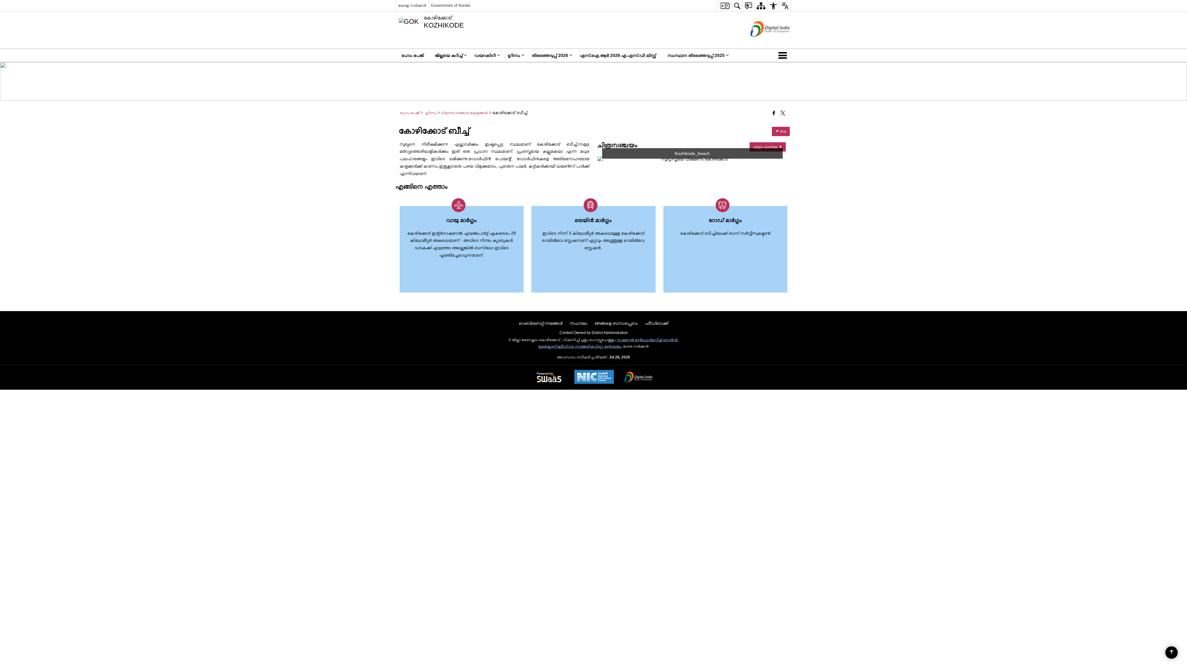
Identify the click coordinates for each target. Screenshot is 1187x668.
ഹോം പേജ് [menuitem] (412, 55)
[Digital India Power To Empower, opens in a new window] (638, 378)
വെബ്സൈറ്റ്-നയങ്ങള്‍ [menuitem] (541, 323)
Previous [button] (604, 159)
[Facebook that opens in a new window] (774, 113)
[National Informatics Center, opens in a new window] (594, 377)
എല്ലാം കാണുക (766, 147)
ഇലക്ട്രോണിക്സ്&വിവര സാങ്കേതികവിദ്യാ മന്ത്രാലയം (579, 346)
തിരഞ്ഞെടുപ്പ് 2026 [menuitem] (550, 55)
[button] (783, 55)
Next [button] (781, 159)
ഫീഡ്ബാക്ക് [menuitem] (656, 323)
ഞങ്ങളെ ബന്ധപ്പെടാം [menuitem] (616, 323)
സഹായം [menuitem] (578, 323)
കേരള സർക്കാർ (412, 5)
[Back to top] (1171, 652)
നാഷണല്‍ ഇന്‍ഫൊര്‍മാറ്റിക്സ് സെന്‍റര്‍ (647, 340)
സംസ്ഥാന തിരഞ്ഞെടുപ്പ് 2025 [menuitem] (696, 55)
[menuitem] (724, 5)
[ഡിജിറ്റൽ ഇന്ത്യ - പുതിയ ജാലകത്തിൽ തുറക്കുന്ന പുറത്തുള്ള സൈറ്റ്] (762, 42)
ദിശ (782, 131)
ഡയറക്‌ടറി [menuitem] (485, 55)
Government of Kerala (450, 5)
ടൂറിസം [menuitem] (514, 55)
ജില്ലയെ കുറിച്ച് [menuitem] (449, 55)
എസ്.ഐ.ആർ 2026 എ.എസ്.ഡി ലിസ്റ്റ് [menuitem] (618, 55)
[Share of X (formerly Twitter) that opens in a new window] (783, 113)
